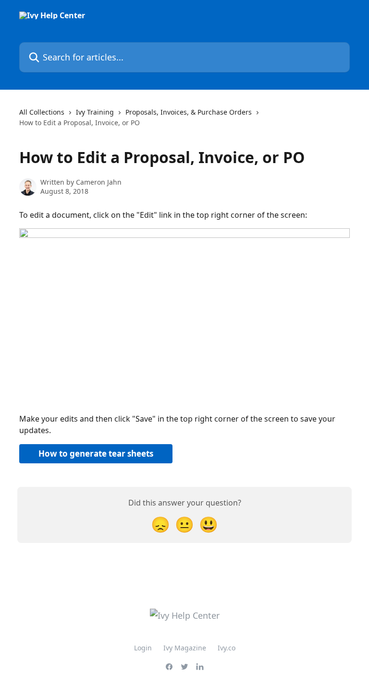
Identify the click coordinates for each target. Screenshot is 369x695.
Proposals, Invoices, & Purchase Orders (188, 112)
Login (143, 647)
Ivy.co (226, 647)
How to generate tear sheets (95, 453)
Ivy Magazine (184, 647)
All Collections (41, 112)
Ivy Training (95, 112)
